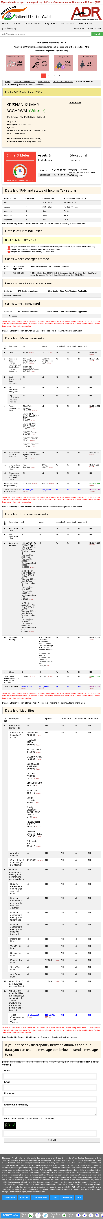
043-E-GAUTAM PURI (63, 81)
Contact (54, 1197)
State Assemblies (33, 23)
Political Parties (67, 23)
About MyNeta (94, 28)
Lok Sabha (16, 23)
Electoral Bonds (85, 23)
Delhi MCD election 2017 (24, 81)
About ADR (79, 28)
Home (5, 23)
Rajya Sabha (50, 23)
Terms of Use (67, 1197)
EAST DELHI (44, 81)
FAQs (79, 1197)
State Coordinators (40, 1197)
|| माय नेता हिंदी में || (9, 28)
